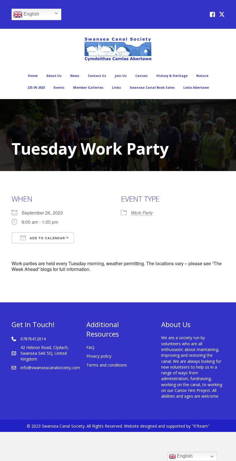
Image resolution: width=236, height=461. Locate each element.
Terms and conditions (106, 365)
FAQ (90, 347)
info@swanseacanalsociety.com (50, 367)
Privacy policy (98, 356)
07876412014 (33, 339)
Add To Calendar (46, 238)
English (30, 14)
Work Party (142, 212)
